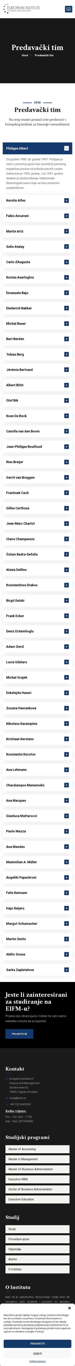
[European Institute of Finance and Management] (23, 9)
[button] (69, 1308)
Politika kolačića (37, 1361)
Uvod (25, 55)
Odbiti (37, 1353)
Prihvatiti (37, 1343)
